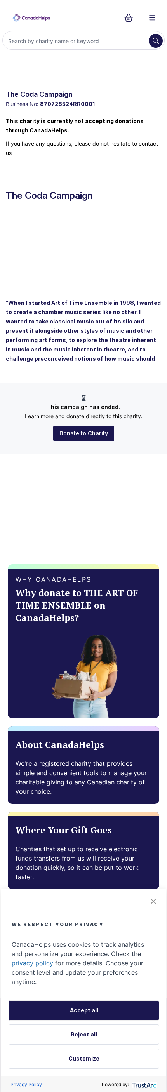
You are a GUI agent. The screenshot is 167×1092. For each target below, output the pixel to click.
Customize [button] (83, 1058)
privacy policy (32, 963)
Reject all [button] (84, 1034)
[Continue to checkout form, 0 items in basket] (131, 17)
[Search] (156, 41)
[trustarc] (143, 1084)
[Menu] (152, 17)
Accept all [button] (84, 1010)
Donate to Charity (83, 433)
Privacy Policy (26, 1084)
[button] (153, 901)
